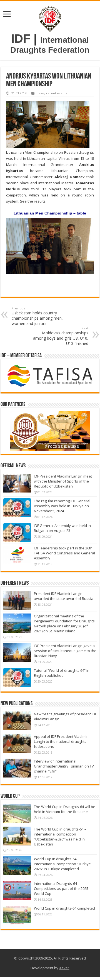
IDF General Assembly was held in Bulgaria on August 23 (62, 528)
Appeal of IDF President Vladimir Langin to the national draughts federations (61, 741)
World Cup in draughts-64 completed (64, 908)
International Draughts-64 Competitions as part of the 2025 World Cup (61, 888)
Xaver (64, 967)
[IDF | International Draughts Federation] (50, 18)
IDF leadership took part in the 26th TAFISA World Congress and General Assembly (64, 553)
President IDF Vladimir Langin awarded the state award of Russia (63, 596)
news (40, 93)
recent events (56, 93)
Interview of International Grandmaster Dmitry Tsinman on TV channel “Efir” (64, 766)
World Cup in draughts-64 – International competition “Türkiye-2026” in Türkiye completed (63, 863)
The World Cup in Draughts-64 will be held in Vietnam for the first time (64, 809)
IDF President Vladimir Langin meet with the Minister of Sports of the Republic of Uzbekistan (63, 481)
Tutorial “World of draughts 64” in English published (61, 673)
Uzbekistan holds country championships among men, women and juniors (37, 316)
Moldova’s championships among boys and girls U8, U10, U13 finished (60, 336)
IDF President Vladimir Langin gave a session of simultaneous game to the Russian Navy (65, 650)
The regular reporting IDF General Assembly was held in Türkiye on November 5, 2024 (62, 505)
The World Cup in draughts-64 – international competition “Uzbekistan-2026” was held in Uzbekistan (60, 837)
